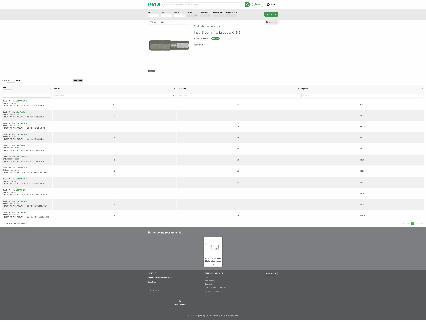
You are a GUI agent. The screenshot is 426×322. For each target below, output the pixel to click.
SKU (7, 88)
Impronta (304, 89)
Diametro (57, 89)
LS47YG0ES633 (21, 179)
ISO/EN (176, 13)
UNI (149, 13)
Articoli (196, 26)
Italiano (270, 273)
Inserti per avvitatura (213, 26)
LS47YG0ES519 (21, 168)
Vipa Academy (209, 281)
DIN (162, 13)
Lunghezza (182, 89)
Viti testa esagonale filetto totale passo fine (213, 261)
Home (206, 277)
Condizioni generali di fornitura (215, 287)
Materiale (190, 13)
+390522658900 (179, 304)
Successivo (419, 224)
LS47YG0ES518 (21, 156)
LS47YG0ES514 (21, 112)
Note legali (235, 316)
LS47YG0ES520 (21, 190)
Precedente (405, 224)
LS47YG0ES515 (21, 123)
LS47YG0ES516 (21, 134)
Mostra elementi (12, 80)
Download (208, 284)
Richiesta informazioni (212, 291)
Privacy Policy (225, 316)
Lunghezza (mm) (231, 13)
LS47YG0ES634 (21, 201)
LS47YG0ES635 (21, 212)
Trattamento (204, 13)
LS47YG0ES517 (21, 145)
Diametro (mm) (218, 13)
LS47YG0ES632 (21, 101)
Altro (202, 26)
